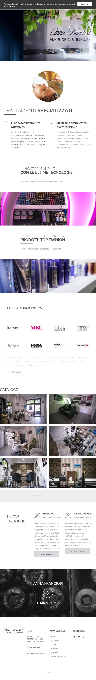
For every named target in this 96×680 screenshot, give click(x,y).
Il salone (8, 401)
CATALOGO (54, 649)
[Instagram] (84, 636)
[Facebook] (74, 636)
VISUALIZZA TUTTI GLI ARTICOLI (48, 496)
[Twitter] (79, 636)
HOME (52, 637)
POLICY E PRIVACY (58, 657)
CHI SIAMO (54, 641)
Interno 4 (8, 430)
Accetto (84, 3)
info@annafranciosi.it (36, 653)
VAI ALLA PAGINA (47, 554)
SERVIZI (53, 645)
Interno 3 (57, 430)
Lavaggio (57, 398)
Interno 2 (8, 461)
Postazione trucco (13, 398)
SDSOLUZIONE (48, 672)
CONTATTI (54, 653)
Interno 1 (57, 461)
